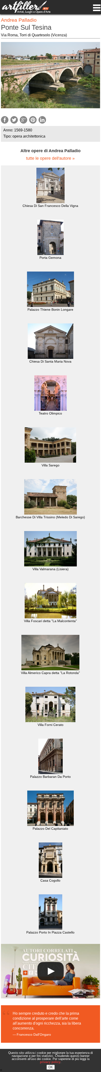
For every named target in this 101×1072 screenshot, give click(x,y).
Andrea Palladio (19, 20)
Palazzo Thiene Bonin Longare (50, 309)
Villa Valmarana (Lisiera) (50, 569)
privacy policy (50, 1062)
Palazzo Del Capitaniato (50, 828)
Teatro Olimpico (50, 413)
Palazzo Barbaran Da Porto (50, 777)
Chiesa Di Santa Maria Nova (50, 361)
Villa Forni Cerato (50, 725)
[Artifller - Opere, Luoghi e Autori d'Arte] (26, 12)
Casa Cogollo (50, 880)
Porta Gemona (50, 258)
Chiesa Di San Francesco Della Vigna (50, 206)
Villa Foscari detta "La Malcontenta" (50, 621)
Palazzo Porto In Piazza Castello (50, 932)
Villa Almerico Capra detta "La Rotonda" (50, 673)
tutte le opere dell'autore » (50, 158)
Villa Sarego (50, 465)
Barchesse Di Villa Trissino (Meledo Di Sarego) (50, 517)
